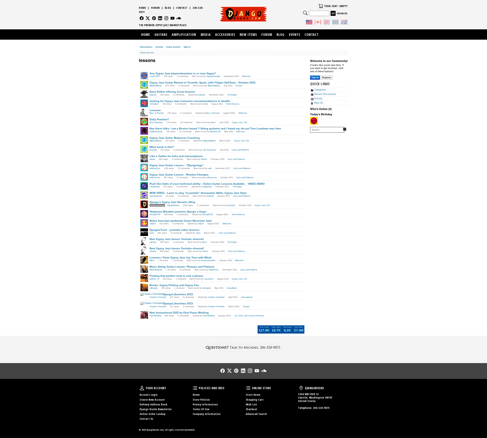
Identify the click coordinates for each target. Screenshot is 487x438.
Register (326, 77)
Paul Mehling (155, 315)
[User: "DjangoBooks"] (144, 204)
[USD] (309, 23)
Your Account (142, 388)
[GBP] (326, 23)
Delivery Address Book (153, 404)
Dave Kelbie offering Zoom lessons (172, 91)
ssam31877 (155, 76)
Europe (239, 85)
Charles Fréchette (158, 297)
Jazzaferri (208, 279)
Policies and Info (195, 388)
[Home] (244, 14)
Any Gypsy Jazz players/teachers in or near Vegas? (183, 73)
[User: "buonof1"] (144, 149)
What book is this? (162, 146)
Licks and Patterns (240, 150)
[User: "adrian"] (144, 158)
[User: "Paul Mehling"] (144, 315)
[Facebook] (141, 18)
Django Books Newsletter (156, 409)
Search (305, 13)
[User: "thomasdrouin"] (144, 195)
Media (206, 34)
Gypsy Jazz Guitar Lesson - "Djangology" (177, 165)
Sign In (187, 47)
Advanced (342, 13)
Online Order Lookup (153, 414)
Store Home (253, 394)
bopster (153, 95)
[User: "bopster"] (144, 94)
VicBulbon (154, 104)
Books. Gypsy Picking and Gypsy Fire (174, 285)
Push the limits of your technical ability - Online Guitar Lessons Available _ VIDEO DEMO (207, 183)
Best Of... (319, 102)
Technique (232, 95)
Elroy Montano (156, 122)
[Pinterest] (154, 18)
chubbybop (155, 186)
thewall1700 (155, 214)
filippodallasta (156, 85)
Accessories (225, 34)
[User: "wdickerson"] (144, 167)
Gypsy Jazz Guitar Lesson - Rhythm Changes (179, 174)
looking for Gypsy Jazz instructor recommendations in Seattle (190, 101)
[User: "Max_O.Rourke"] (144, 112)
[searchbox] (327, 130)
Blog (168, 8)
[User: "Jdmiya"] (144, 241)
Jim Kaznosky (209, 150)
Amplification (184, 34)
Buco (213, 122)
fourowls (231, 205)
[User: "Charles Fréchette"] (151, 294)
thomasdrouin (156, 196)
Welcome (246, 76)
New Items (248, 34)
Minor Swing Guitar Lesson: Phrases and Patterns (182, 266)
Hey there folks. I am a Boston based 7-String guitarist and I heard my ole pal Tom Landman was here (215, 128)
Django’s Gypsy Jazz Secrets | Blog (172, 202)
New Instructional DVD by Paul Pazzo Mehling (179, 312)
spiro (152, 233)
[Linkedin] (160, 18)
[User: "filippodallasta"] (144, 85)
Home (142, 8)
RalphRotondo (156, 131)
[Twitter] (147, 18)
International (246, 297)
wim (210, 168)
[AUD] (344, 23)
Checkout (251, 409)
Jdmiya (153, 242)
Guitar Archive (173, 47)
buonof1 (153, 150)
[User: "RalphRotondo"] (144, 131)
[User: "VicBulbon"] (144, 103)
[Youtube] (172, 18)
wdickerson (155, 168)
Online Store (248, 388)
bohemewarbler (208, 260)
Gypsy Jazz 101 (239, 122)
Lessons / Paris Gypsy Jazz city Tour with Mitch (181, 257)
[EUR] (335, 23)
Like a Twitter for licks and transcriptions (176, 156)
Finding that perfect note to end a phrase (176, 275)
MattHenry (214, 270)
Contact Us (146, 418)
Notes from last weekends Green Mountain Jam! (181, 220)
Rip (206, 104)
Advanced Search (256, 414)
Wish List (251, 404)
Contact (182, 8)
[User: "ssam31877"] (144, 75)
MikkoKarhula (156, 270)
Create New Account (152, 399)
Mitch (152, 260)
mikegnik (154, 288)
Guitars (160, 34)
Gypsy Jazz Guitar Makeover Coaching (175, 137)
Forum (155, 8)
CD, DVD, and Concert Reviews (249, 315)
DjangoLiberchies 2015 (178, 294)
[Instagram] (166, 18)
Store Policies (201, 399)
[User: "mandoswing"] (314, 121)
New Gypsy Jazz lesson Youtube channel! (177, 239)
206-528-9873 (321, 408)
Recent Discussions (325, 94)
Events (294, 34)
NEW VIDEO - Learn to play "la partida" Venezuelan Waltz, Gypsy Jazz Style (198, 192)
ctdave (153, 223)
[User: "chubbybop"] (144, 186)
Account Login (149, 394)
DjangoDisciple (213, 76)
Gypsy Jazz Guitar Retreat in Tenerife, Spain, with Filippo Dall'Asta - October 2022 (202, 82)
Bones (204, 159)
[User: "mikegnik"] (144, 287)
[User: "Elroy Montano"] (144, 121)
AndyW (210, 196)
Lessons (155, 110)
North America (232, 104)
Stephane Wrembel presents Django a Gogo (178, 211)
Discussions (146, 47)
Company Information (207, 414)
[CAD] (318, 23)
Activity (159, 47)
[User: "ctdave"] (144, 223)
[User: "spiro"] (144, 232)
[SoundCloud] (178, 18)
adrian (152, 159)
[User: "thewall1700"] (144, 214)
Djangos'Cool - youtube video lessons (174, 229)
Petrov (205, 251)
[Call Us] (243, 347)
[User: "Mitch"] (144, 260)
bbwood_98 (215, 131)
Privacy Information (205, 404)
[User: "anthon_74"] (144, 278)
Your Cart (321, 6)
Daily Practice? (159, 119)
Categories (320, 89)
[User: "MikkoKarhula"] (144, 269)
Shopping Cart (255, 399)
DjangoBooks (173, 205)
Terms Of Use (201, 409)
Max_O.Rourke (157, 113)
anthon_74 (154, 279)
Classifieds (232, 288)
